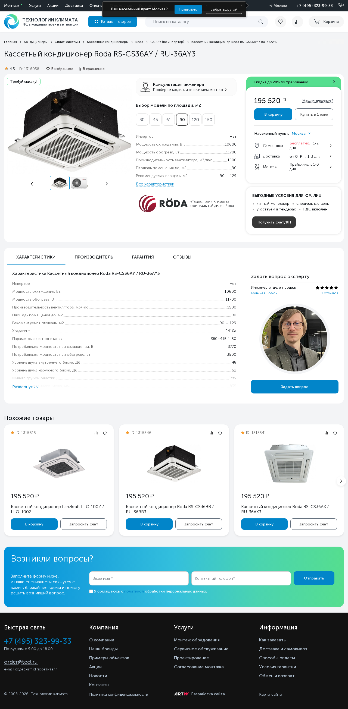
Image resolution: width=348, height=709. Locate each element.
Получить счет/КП (274, 222)
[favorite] (283, 21)
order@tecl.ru (21, 661)
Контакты (99, 684)
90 (182, 119)
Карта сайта (270, 694)
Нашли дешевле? (317, 100)
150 (208, 119)
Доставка (74, 5)
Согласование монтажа (199, 666)
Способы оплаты (277, 657)
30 (142, 119)
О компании (101, 639)
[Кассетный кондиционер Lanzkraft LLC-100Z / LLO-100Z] (59, 481)
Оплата (96, 5)
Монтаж (11, 5)
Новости (98, 675)
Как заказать (272, 639)
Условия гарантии (277, 666)
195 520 (25, 496)
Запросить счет (83, 524)
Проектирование (191, 657)
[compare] (297, 21)
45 (155, 119)
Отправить (314, 578)
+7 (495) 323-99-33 (314, 5)
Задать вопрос (294, 387)
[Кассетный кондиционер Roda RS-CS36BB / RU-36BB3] (174, 481)
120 (195, 119)
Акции (52, 5)
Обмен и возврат (277, 675)
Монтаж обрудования (197, 639)
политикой (134, 591)
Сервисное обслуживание (201, 648)
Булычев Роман (264, 293)
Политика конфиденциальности (118, 694)
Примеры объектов (109, 657)
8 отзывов (329, 293)
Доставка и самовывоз (283, 648)
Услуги (35, 5)
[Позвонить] (338, 5)
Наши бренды (103, 648)
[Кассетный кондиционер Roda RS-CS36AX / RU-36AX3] (289, 481)
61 (168, 119)
